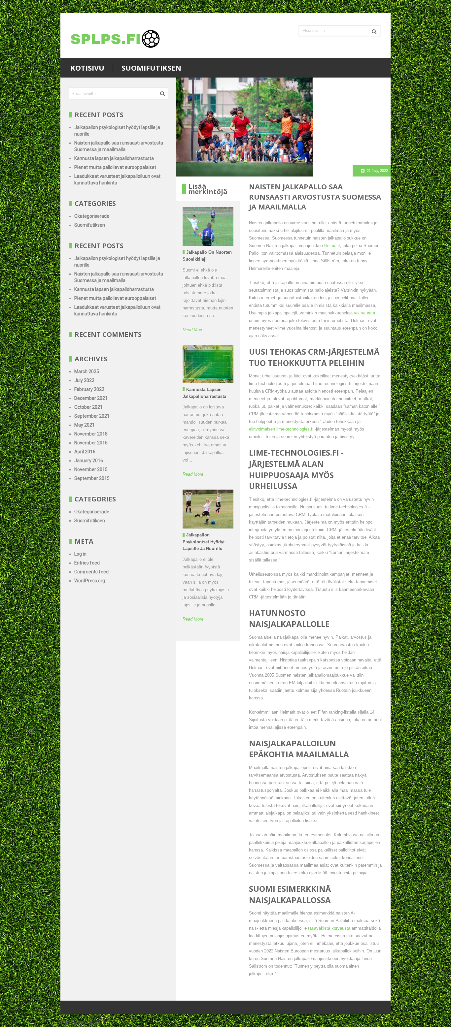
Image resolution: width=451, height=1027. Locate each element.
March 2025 (86, 371)
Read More (193, 329)
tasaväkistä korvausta (330, 928)
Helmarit (332, 245)
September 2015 (92, 478)
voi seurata (364, 312)
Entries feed (87, 562)
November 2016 (91, 442)
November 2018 (91, 433)
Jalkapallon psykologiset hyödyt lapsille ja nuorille (204, 541)
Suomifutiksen (151, 67)
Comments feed (91, 571)
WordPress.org (89, 580)
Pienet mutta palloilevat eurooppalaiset (115, 167)
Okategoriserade (91, 216)
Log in (80, 554)
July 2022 (84, 380)
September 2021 (92, 416)
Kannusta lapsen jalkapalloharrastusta (114, 158)
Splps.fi (67, 1021)
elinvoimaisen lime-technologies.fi (281, 429)
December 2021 (91, 398)
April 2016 (84, 451)
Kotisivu (87, 67)
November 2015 (91, 469)
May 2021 (84, 425)
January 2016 (88, 460)
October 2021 (88, 407)
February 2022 (89, 389)
